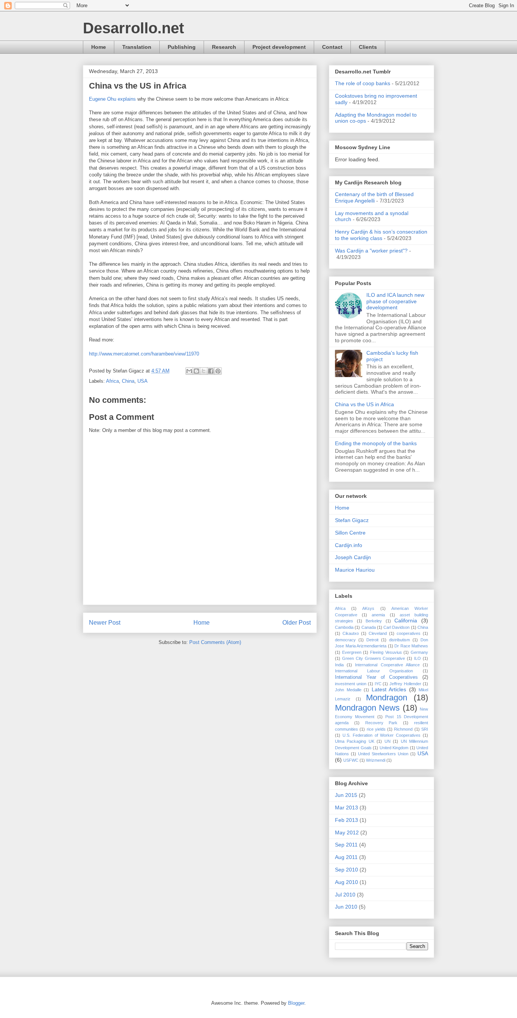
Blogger (296, 1003)
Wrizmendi (375, 760)
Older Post (296, 622)
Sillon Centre (350, 533)
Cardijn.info (348, 545)
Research (224, 47)
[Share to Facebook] (211, 371)
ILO (417, 658)
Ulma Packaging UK (354, 741)
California (405, 620)
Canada (368, 627)
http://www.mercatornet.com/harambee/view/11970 (144, 354)
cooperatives (408, 633)
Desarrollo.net (133, 28)
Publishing (182, 47)
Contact (332, 47)
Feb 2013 (346, 820)
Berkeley (374, 621)
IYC (378, 683)
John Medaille (348, 690)
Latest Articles (389, 689)
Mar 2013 (346, 807)
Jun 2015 (346, 795)
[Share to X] (203, 371)
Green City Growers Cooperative (373, 658)
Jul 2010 (345, 895)
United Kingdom (394, 747)
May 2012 (347, 832)
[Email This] (189, 371)
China (128, 381)
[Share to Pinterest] (218, 371)
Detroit (372, 640)
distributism (399, 640)
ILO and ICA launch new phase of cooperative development (395, 301)
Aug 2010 (346, 882)
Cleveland (378, 633)
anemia (378, 615)
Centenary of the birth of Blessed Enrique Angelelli (374, 197)
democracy (345, 640)
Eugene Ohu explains (112, 99)
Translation (136, 47)
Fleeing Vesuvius (386, 652)
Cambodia (344, 627)
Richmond (403, 729)
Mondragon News (367, 707)
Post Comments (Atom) (215, 642)
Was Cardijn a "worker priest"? (371, 251)
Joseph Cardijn (353, 557)
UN (388, 741)
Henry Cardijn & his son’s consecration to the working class (381, 235)
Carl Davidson (396, 627)
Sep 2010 (346, 870)
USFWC (350, 760)
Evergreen (351, 652)
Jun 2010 (346, 907)
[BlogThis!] (196, 371)
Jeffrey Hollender (405, 683)
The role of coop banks (362, 83)
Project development (279, 47)
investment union (350, 683)
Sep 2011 (346, 845)
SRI (424, 729)
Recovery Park (381, 722)
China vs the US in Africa (364, 404)
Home (98, 47)
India (339, 665)
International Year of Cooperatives (376, 677)
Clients (368, 47)
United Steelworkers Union (383, 753)
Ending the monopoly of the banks (376, 443)
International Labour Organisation (374, 671)
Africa (112, 381)
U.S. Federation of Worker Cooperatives (381, 735)
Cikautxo (351, 633)
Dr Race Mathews (411, 646)
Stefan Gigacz (352, 520)
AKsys (368, 608)
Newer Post (104, 622)
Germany (419, 652)
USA (142, 381)
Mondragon (386, 697)
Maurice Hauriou (355, 570)
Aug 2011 (346, 857)
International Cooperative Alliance (387, 665)
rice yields (376, 729)
